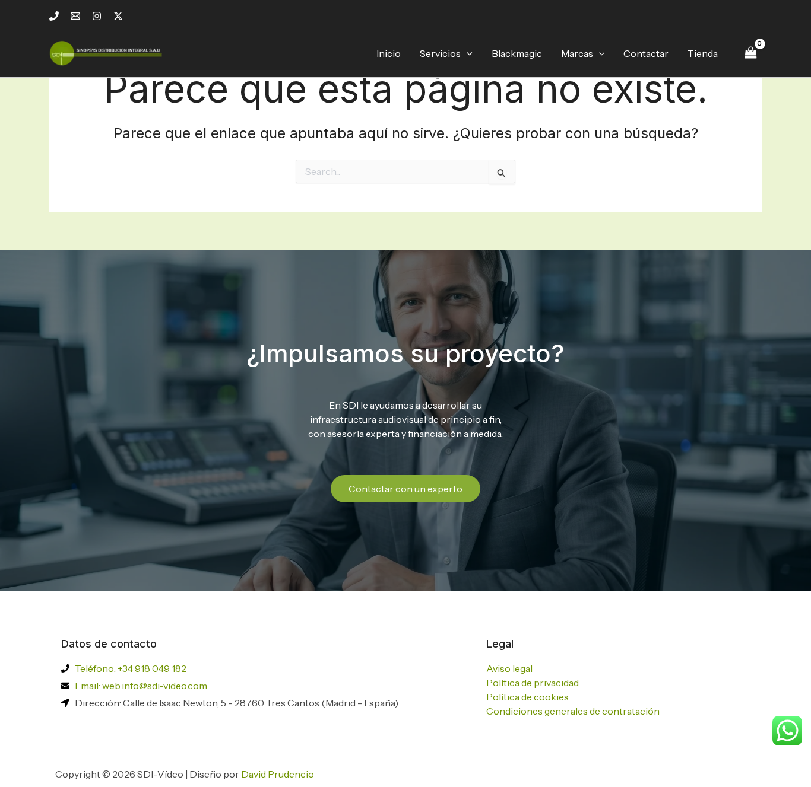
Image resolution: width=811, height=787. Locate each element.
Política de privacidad (532, 683)
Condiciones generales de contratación (573, 711)
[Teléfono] (54, 16)
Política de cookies (527, 697)
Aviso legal (509, 668)
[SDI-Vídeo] (108, 52)
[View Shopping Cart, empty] (750, 53)
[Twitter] (118, 16)
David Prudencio (277, 774)
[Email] (75, 16)
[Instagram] (97, 16)
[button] (467, 53)
